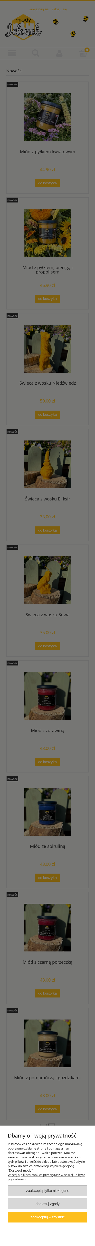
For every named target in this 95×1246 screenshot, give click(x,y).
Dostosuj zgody (48, 1204)
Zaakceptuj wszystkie (47, 1217)
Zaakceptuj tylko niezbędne (47, 1190)
